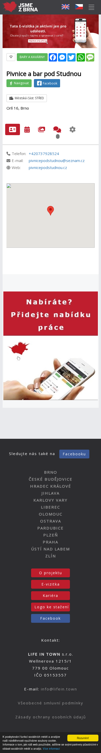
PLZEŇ (50, 534)
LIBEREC (50, 507)
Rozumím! (83, 738)
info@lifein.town (59, 688)
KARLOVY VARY (50, 500)
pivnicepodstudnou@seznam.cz (57, 160)
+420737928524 (44, 153)
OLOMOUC (50, 514)
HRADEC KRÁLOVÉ (50, 486)
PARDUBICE (50, 528)
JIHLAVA (50, 493)
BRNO (50, 472)
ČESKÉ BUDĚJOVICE (51, 479)
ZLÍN (50, 555)
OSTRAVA (50, 521)
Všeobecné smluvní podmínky (50, 702)
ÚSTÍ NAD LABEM (50, 548)
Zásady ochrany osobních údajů (50, 716)
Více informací (51, 748)
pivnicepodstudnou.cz (48, 167)
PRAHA (50, 541)
